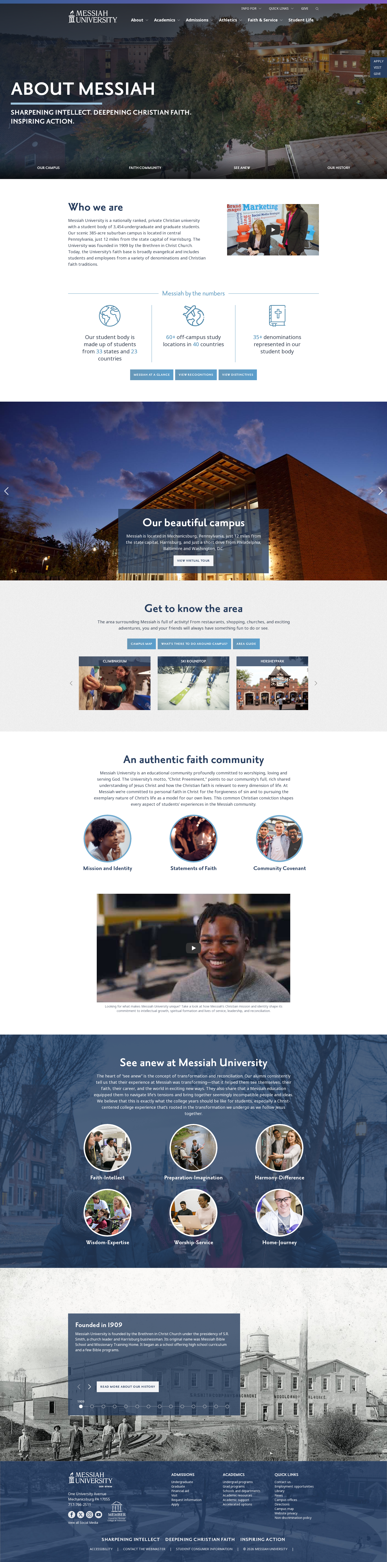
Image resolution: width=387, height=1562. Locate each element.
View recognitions (196, 375)
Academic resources (237, 1495)
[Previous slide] (7, 491)
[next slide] (89, 1386)
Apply (378, 61)
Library (279, 1491)
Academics (164, 20)
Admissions (197, 20)
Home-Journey (279, 1242)
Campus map (141, 644)
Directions (282, 1504)
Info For (248, 8)
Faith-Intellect (107, 1177)
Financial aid (180, 1491)
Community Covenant (279, 868)
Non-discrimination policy (293, 1518)
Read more (114, 688)
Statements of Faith (193, 868)
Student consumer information (204, 1549)
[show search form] (317, 9)
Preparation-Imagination (193, 1177)
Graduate (178, 1486)
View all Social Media (83, 1522)
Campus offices (286, 1500)
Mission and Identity (107, 868)
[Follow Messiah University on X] (80, 1514)
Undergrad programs (238, 1482)
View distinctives (237, 375)
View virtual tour (193, 561)
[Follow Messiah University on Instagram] (89, 1514)
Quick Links (279, 8)
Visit (378, 67)
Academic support (236, 1500)
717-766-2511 (79, 1504)
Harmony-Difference (279, 1177)
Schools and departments (241, 1491)
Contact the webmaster (144, 1549)
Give (304, 8)
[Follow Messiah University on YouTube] (98, 1514)
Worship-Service (193, 1242)
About (137, 20)
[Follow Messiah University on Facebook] (71, 1514)
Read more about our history (127, 1387)
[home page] (92, 16)
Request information (186, 1500)
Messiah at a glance (152, 375)
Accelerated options (237, 1504)
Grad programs (234, 1486)
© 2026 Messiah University (265, 1549)
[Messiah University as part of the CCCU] (117, 1511)
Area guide (246, 644)
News (279, 1495)
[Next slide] (380, 491)
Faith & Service (263, 20)
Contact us (283, 1482)
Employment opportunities (294, 1486)
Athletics (228, 20)
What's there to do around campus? (194, 644)
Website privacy (286, 1513)
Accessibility (101, 1549)
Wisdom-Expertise (107, 1242)
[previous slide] (78, 1386)
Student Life (301, 20)
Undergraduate (182, 1482)
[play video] (273, 229)
